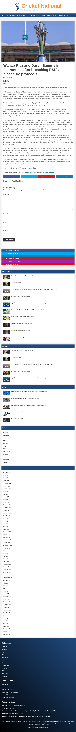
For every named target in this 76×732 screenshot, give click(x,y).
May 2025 (5, 494)
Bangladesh (6, 435)
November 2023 (7, 540)
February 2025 (7, 499)
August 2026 (6, 472)
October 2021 (6, 607)
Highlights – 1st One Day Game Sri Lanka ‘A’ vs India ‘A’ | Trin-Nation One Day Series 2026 (26, 716)
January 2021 (6, 631)
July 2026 (5, 475)
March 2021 (6, 626)
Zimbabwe (6, 462)
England (8, 15)
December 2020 (7, 634)
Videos (61, 15)
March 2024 (6, 529)
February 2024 (7, 532)
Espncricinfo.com (31, 172)
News (5, 83)
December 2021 (7, 602)
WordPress (35, 727)
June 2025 (5, 491)
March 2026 (6, 480)
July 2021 (5, 615)
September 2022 (7, 577)
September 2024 (7, 513)
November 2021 (7, 604)
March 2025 (6, 496)
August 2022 (6, 580)
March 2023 (6, 561)
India (20, 15)
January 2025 (6, 502)
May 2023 (5, 556)
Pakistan (25, 15)
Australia (15, 15)
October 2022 (6, 575)
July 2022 (5, 583)
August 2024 (6, 515)
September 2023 (7, 545)
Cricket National (41, 6)
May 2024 (5, 523)
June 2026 (5, 478)
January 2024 (6, 534)
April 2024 (5, 526)
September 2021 (7, 610)
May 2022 (5, 588)
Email (5, 222)
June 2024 (5, 521)
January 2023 (6, 567)
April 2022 (5, 591)
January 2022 (6, 599)
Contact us (5, 684)
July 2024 (5, 518)
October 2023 (6, 542)
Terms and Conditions (8, 697)
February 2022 (7, 596)
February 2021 (7, 629)
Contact (66, 15)
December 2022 (7, 569)
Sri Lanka (49, 15)
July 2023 (5, 550)
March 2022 (6, 593)
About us (4, 686)
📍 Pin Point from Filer (8, 708)
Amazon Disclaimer (7, 689)
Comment (6, 194)
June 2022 (5, 585)
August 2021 (6, 612)
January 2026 (6, 486)
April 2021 (5, 623)
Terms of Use (38, 724)
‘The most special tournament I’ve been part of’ (14, 705)
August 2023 (6, 548)
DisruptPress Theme (44, 727)
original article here (48, 172)
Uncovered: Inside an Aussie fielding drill (13, 713)
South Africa (33, 15)
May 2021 (5, 620)
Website (5, 230)
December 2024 (7, 505)
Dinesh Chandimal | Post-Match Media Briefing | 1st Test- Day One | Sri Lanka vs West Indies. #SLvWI (29, 710)
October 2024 (6, 510)
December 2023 (7, 537)
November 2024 (7, 507)
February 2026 (7, 483)
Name (5, 214)
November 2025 (7, 488)
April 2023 (5, 558)
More (54, 15)
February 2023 (7, 564)
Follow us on (12, 250)
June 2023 (5, 553)
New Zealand (41, 15)
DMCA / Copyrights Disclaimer (10, 692)
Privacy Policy (5, 695)
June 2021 (5, 618)
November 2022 (7, 572)
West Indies (6, 459)
